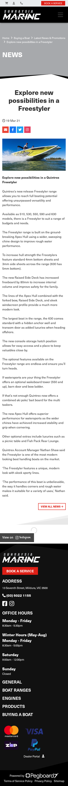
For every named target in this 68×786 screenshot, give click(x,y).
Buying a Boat (17, 714)
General (12, 682)
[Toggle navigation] (60, 15)
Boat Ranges (16, 690)
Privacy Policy (43, 781)
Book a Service (20, 571)
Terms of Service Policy (18, 781)
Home (5, 38)
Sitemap (59, 781)
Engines (11, 698)
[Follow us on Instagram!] (12, 604)
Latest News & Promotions (49, 38)
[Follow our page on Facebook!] (5, 604)
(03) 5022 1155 (18, 595)
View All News (51, 506)
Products (13, 706)
